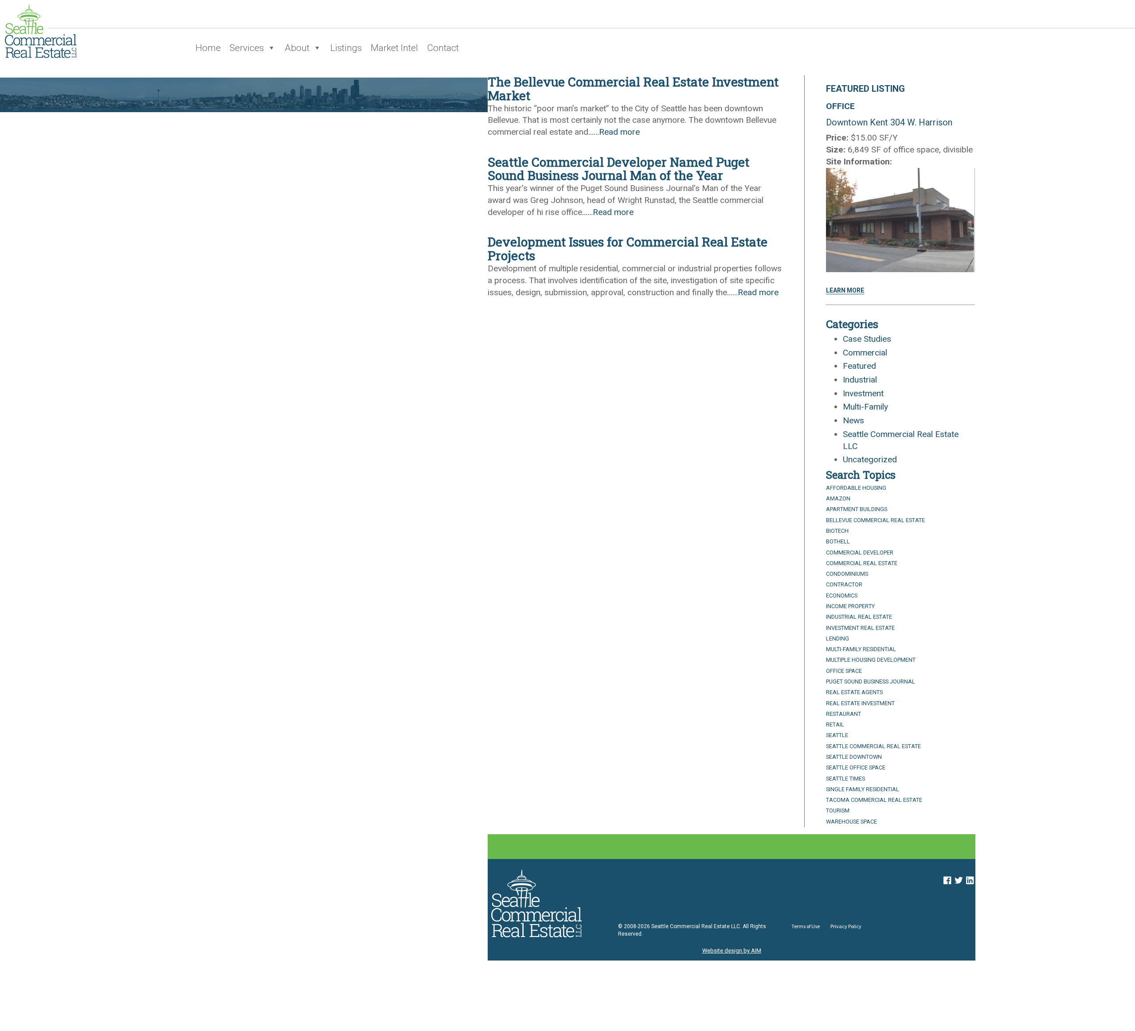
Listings (346, 48)
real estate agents (854, 692)
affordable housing (856, 487)
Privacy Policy (845, 926)
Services (247, 48)
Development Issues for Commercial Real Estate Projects (627, 249)
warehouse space (851, 821)
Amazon (838, 498)
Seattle (837, 735)
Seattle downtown (854, 757)
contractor (844, 584)
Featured (859, 366)
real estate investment (860, 703)
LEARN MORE (845, 290)
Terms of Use (805, 926)
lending (837, 638)
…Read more (617, 132)
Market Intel (394, 48)
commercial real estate (861, 563)
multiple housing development (871, 659)
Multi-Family (865, 407)
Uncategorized (870, 459)
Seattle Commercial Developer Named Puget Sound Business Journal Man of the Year (618, 169)
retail (835, 724)
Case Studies (867, 339)
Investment (863, 393)
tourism (837, 810)
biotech (837, 530)
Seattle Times (845, 778)
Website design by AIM (731, 950)
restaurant (843, 714)
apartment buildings (856, 509)
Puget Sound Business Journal (870, 681)
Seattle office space (855, 767)
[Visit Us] (947, 880)
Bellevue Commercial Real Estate (875, 520)
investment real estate (860, 628)
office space (844, 671)
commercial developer (859, 552)
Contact (443, 48)
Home (208, 48)
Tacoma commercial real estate (874, 800)
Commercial (865, 353)
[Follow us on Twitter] (959, 880)
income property (850, 606)
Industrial (860, 380)
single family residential (862, 789)
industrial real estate (859, 616)
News (853, 420)
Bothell (838, 541)
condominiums (847, 573)
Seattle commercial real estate (873, 746)
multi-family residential (861, 649)
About (297, 48)
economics (841, 595)
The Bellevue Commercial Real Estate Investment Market (633, 89)
